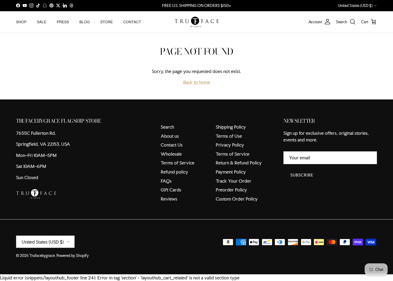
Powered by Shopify (72, 255)
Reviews (169, 199)
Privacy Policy (230, 145)
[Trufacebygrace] (197, 22)
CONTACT (132, 22)
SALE (41, 22)
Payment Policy (231, 172)
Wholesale (171, 154)
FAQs (166, 181)
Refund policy (174, 172)
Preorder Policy (231, 190)
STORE (106, 22)
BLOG (84, 22)
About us (170, 136)
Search (167, 127)
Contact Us (172, 145)
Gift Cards (171, 190)
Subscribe (301, 175)
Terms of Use (229, 136)
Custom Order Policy (237, 199)
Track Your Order (233, 181)
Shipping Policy (231, 127)
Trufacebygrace (42, 255)
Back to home (196, 82)
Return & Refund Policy (239, 162)
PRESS (63, 22)
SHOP (21, 22)
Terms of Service (177, 162)
